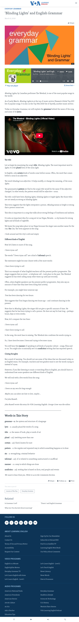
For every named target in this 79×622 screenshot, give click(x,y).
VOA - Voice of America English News (48, 74)
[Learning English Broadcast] (48, 619)
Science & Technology (48, 599)
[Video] (31, 619)
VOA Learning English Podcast (51, 610)
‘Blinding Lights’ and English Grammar (48, 72)
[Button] (71, 23)
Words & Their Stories (48, 607)
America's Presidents (12, 595)
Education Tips (10, 614)
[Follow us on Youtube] (16, 523)
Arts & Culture (10, 603)
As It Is (7, 607)
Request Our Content (12, 552)
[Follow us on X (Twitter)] (11, 523)
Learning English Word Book (50, 548)
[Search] (65, 619)
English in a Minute (11, 563)
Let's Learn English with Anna (15, 575)
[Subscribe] (35, 523)
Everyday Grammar (13, 9)
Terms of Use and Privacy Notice (16, 544)
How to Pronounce (46, 579)
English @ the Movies (12, 567)
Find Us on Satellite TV (48, 544)
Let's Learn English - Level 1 (14, 579)
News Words (44, 575)
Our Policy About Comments (50, 552)
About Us (8, 536)
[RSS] (26, 523)
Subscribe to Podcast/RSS (49, 540)
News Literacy (45, 571)
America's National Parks (14, 591)
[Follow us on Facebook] (7, 523)
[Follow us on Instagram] (21, 523)
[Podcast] (30, 523)
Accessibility (9, 548)
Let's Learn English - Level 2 (50, 563)
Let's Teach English (47, 567)
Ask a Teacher (10, 610)
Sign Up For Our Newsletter (50, 536)
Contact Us (8, 540)
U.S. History (44, 603)
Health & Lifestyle (46, 595)
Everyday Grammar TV (13, 571)
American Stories (11, 599)
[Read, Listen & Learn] (14, 619)
